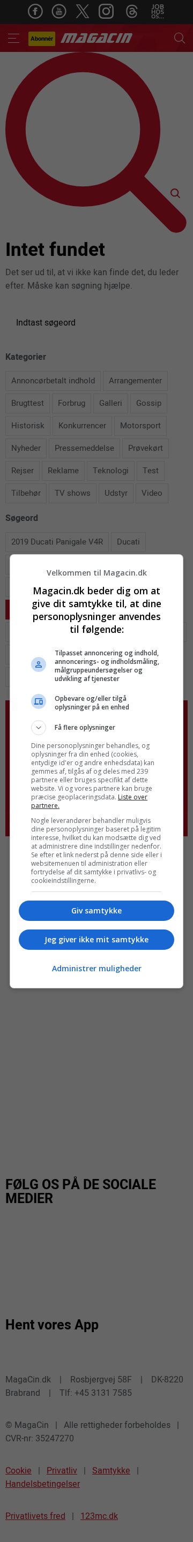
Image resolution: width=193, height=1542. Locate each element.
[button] (96, 727)
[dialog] (96, 771)
